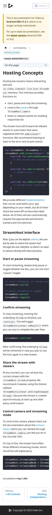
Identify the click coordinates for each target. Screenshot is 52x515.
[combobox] (41, 5)
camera (24, 107)
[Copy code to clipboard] (45, 149)
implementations (35, 200)
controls (34, 239)
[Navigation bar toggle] (5, 6)
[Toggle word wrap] (40, 149)
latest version (18, 35)
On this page (12, 65)
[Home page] (5, 48)
